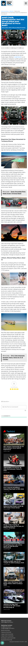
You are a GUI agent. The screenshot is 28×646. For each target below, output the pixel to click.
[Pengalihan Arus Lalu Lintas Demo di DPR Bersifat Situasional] (14, 537)
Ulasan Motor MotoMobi (7, 636)
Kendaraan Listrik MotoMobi (8, 638)
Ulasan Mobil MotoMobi (7, 634)
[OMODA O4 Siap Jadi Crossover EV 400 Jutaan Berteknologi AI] (14, 596)
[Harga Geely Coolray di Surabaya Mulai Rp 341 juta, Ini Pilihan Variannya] (14, 517)
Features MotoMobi (6, 632)
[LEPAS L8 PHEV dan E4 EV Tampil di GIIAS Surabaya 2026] (14, 556)
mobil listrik (17, 57)
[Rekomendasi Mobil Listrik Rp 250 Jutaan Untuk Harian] (14, 499)
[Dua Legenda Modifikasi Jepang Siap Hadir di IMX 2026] (14, 480)
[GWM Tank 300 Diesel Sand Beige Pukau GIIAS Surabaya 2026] (14, 574)
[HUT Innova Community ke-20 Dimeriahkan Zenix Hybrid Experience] (14, 439)
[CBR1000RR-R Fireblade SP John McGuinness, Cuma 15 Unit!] (14, 460)
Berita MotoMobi (5, 630)
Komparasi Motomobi (6, 639)
